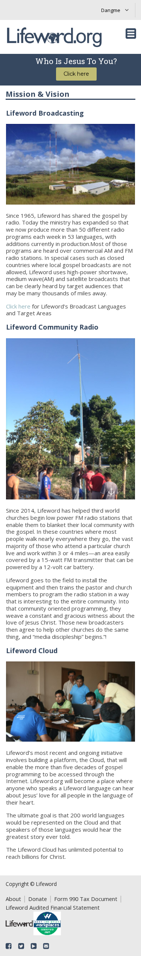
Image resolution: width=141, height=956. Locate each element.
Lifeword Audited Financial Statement (53, 907)
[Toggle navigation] (131, 33)
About (13, 899)
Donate (37, 899)
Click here (18, 306)
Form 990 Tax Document (85, 899)
